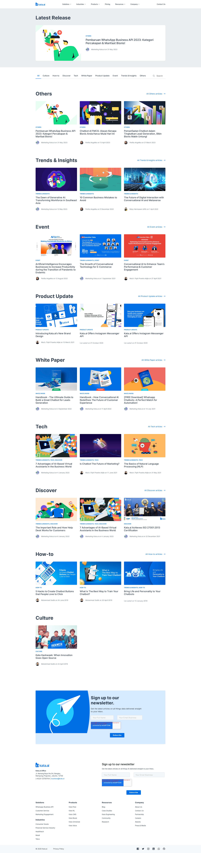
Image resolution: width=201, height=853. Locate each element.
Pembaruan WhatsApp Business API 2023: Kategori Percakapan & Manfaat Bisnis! (120, 41)
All (38, 75)
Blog (103, 807)
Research (105, 822)
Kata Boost (73, 818)
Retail (38, 835)
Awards (138, 822)
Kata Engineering (108, 814)
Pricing (107, 4)
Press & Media (140, 825)
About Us (138, 807)
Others (143, 75)
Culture (46, 75)
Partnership (139, 814)
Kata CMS (72, 814)
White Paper (86, 75)
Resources (119, 4)
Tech (76, 75)
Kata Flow (72, 807)
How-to (56, 75)
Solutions (65, 4)
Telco (38, 839)
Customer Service (42, 811)
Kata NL (72, 811)
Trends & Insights (129, 75)
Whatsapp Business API (45, 807)
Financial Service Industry (45, 828)
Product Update (102, 75)
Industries (80, 4)
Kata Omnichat (74, 822)
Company (134, 4)
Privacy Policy (58, 849)
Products (94, 4)
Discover (66, 75)
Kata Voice (73, 825)
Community (106, 818)
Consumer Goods (42, 824)
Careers (138, 818)
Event (115, 75)
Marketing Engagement (44, 814)
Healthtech (40, 832)
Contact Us (161, 4)
